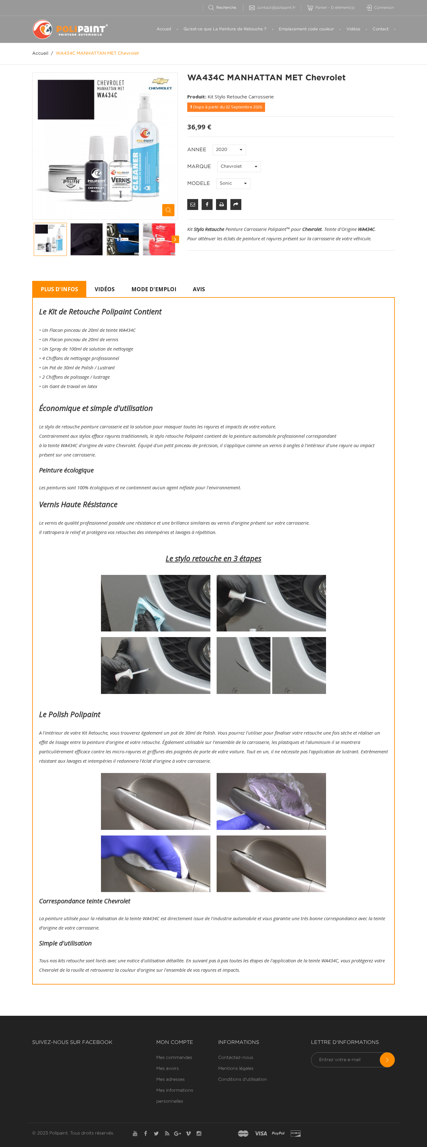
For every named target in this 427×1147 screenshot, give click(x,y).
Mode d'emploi (153, 289)
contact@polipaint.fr (276, 7)
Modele (199, 183)
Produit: (196, 96)
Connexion (384, 7)
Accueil (164, 29)
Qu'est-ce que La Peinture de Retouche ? (224, 29)
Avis (199, 289)
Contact (381, 29)
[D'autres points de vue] (34, 239)
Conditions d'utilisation (242, 1079)
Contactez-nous (235, 1058)
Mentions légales (236, 1068)
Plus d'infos (59, 289)
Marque (200, 166)
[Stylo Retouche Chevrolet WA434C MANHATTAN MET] (50, 239)
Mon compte (174, 1042)
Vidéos (353, 29)
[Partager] (235, 204)
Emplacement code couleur (306, 29)
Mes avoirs (167, 1068)
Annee (197, 149)
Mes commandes (174, 1058)
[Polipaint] (74, 29)
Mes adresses (170, 1079)
